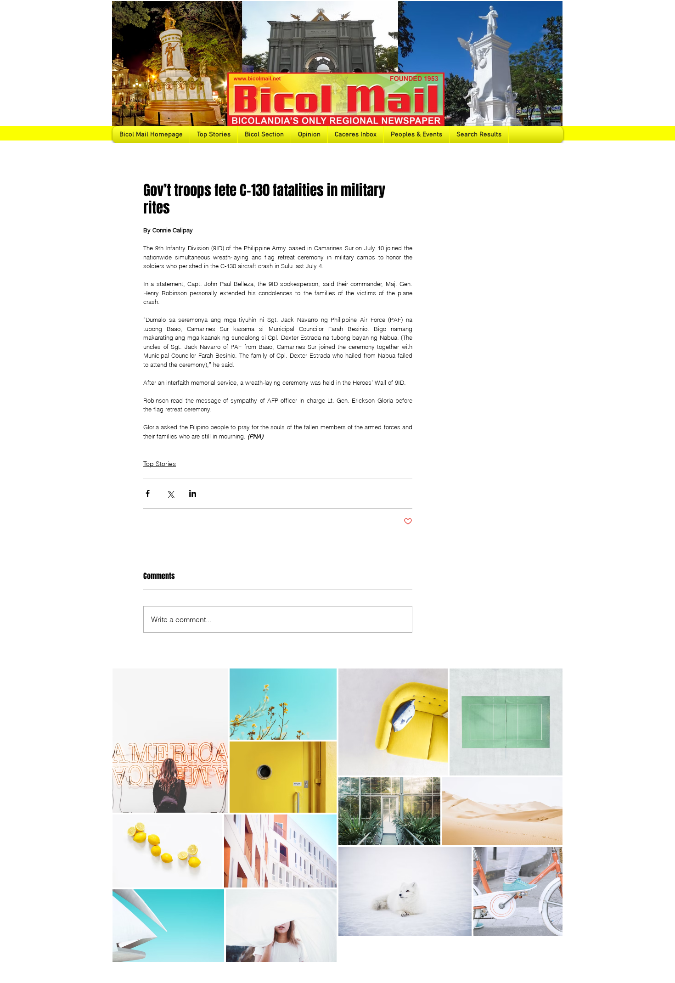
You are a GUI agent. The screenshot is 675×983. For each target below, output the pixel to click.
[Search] (552, 71)
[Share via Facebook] (147, 493)
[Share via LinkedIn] (192, 493)
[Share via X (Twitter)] (170, 493)
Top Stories (159, 464)
